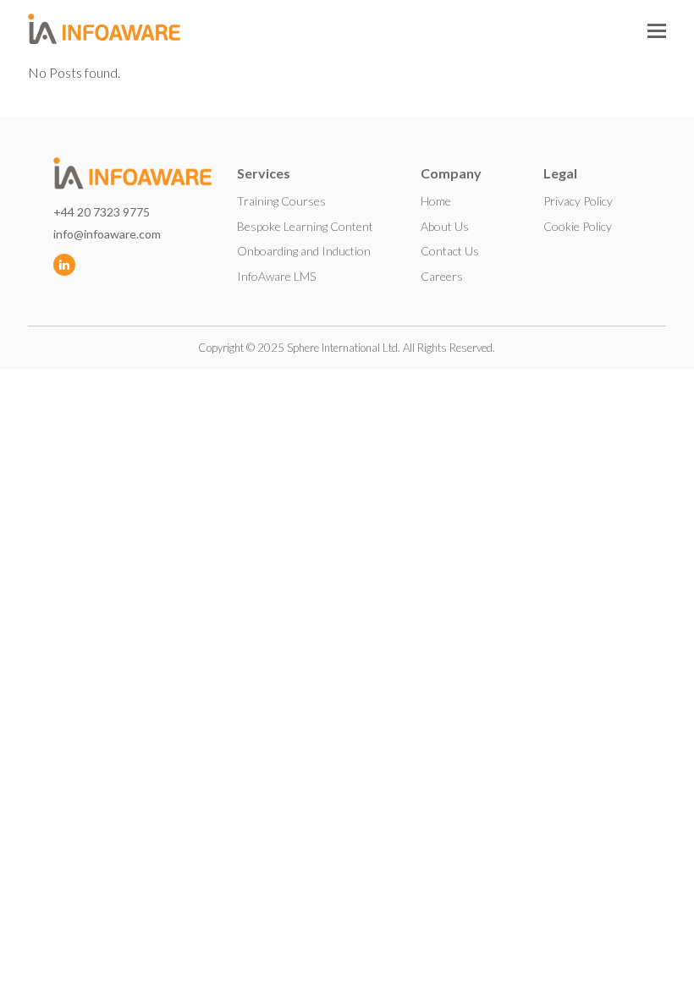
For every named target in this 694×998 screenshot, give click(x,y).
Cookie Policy (577, 226)
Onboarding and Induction (304, 251)
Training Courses (281, 201)
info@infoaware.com (107, 234)
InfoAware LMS (276, 276)
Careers (442, 276)
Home (436, 201)
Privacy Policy (578, 201)
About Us (445, 226)
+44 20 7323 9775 (101, 212)
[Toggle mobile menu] (656, 30)
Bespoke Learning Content (305, 226)
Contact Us (450, 251)
